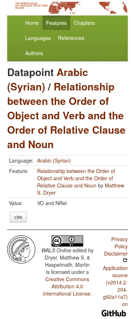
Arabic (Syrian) (54, 160)
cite (18, 217)
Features (56, 22)
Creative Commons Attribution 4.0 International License (66, 286)
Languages (38, 37)
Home (32, 22)
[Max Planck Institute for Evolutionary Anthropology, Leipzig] (21, 248)
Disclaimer (116, 253)
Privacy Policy (119, 242)
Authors (34, 53)
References (71, 37)
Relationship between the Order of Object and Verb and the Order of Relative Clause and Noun (66, 115)
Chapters (84, 22)
